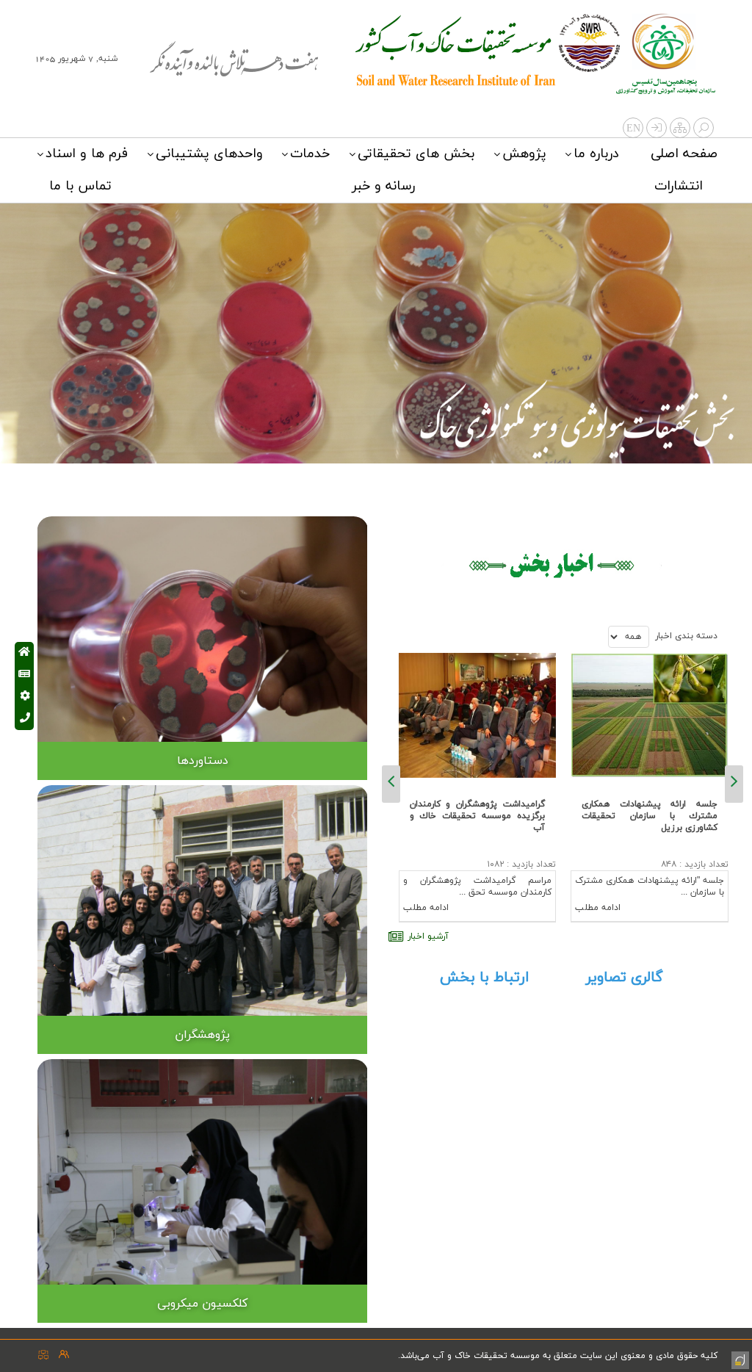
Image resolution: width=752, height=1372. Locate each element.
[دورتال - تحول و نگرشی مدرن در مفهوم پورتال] (738, 1358)
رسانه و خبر (383, 186)
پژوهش (524, 154)
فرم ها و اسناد (87, 154)
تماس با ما (80, 186)
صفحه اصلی (684, 154)
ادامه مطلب (598, 908)
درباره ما (596, 154)
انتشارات (678, 186)
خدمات (310, 154)
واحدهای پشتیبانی (209, 154)
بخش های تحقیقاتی (416, 154)
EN (633, 129)
